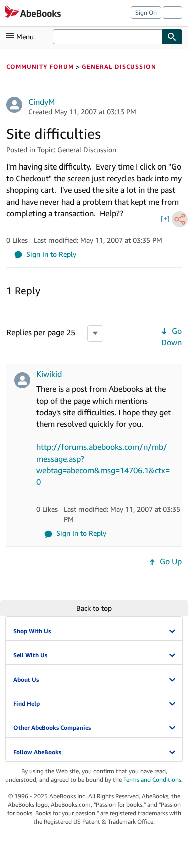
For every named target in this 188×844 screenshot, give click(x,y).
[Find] (172, 36)
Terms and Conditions (152, 779)
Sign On (146, 12)
